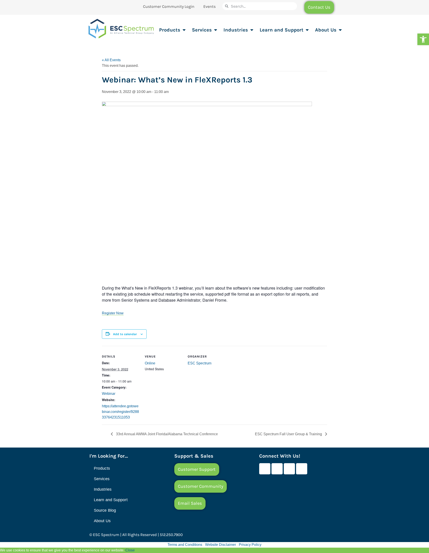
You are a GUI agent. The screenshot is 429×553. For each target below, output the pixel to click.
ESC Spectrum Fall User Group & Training (289, 434)
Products (169, 30)
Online (150, 363)
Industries (235, 30)
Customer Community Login (168, 6)
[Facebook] (264, 468)
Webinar (108, 393)
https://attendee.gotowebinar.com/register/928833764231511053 (120, 411)
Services (202, 30)
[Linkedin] (289, 468)
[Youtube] (277, 468)
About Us (325, 30)
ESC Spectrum (199, 363)
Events (209, 6)
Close (130, 550)
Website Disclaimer (220, 545)
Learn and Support (281, 30)
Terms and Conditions (185, 545)
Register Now (113, 313)
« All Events (111, 60)
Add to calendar (125, 334)
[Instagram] (301, 468)
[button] (423, 39)
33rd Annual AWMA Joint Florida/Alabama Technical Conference (166, 434)
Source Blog (105, 510)
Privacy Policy (250, 545)
